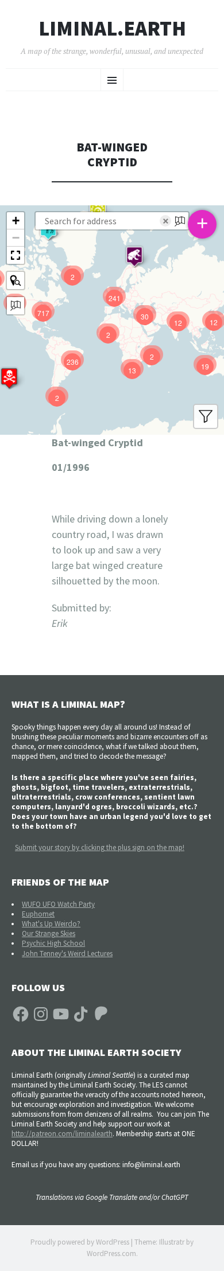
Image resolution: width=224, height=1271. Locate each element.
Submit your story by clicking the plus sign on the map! (99, 847)
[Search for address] (15, 305)
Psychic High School (53, 943)
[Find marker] (15, 280)
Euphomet (38, 914)
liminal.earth (112, 28)
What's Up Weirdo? (51, 924)
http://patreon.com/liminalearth (62, 1134)
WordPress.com (111, 1253)
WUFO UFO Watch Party (58, 904)
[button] (134, 256)
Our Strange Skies (48, 933)
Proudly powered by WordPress (79, 1242)
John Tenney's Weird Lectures (67, 953)
